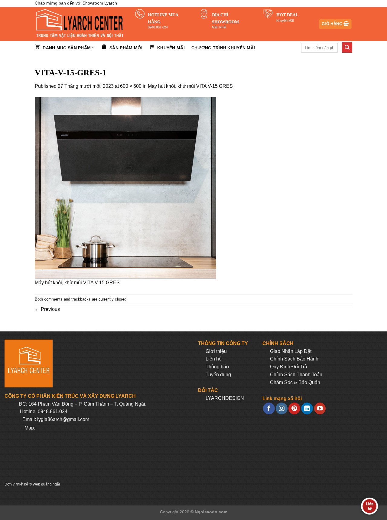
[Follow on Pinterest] (294, 408)
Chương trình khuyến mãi (223, 47)
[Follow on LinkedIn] (307, 408)
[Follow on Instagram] (281, 408)
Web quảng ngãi (46, 484)
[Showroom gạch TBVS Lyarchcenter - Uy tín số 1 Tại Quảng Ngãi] (80, 24)
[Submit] (347, 47)
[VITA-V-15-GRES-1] (125, 187)
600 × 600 (130, 86)
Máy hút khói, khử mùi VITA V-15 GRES (190, 86)
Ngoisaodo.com (211, 511)
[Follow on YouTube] (320, 408)
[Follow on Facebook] (269, 408)
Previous (47, 309)
